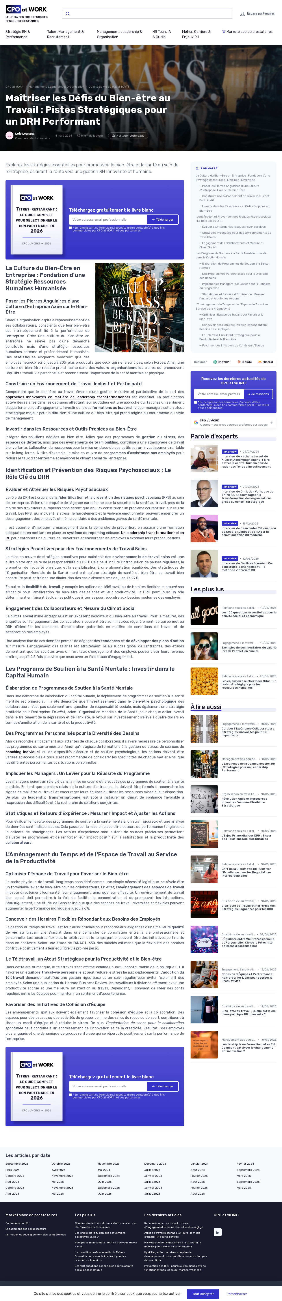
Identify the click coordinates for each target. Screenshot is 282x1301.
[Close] (221, 617)
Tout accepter (203, 1294)
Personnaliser (236, 1294)
